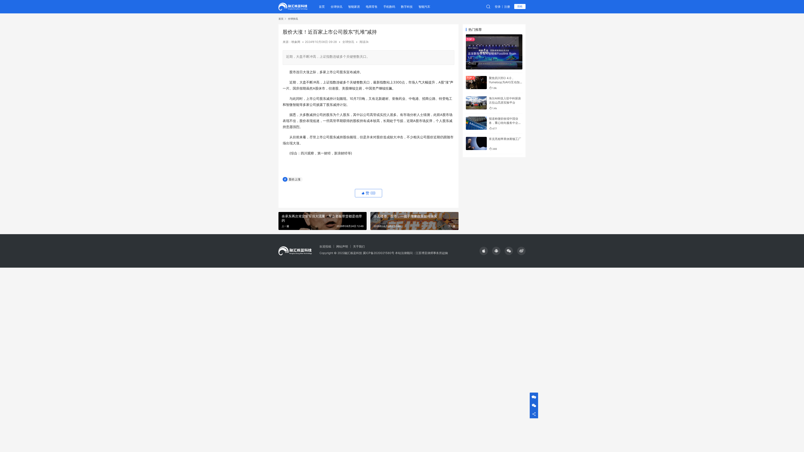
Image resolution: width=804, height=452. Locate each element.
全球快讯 (336, 6)
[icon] (483, 251)
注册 (507, 6)
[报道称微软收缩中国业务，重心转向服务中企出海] (476, 123)
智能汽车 (424, 6)
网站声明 (342, 246)
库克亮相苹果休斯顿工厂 (505, 139)
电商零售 (372, 6)
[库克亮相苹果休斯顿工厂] (476, 143)
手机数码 (389, 6)
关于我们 (359, 246)
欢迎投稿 (325, 246)
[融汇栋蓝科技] (293, 6)
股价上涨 (294, 179)
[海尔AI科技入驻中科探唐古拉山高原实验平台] (476, 102)
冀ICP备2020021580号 (378, 253)
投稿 (519, 6)
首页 (322, 6)
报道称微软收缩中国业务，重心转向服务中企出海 (505, 122)
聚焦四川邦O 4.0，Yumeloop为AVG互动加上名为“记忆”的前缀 (504, 82)
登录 (498, 6)
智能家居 (354, 6)
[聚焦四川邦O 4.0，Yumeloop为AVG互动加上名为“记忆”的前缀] (476, 82)
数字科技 (407, 6)
